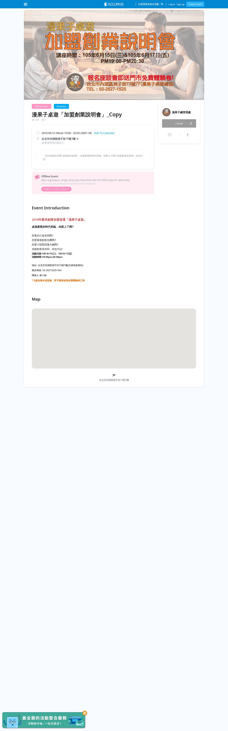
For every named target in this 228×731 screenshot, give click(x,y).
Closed (179, 123)
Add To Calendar (104, 133)
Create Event (195, 4)
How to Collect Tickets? (56, 189)
